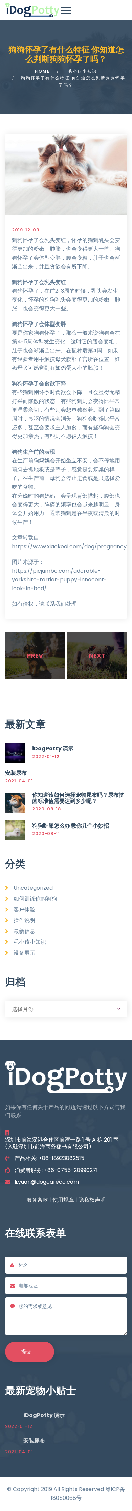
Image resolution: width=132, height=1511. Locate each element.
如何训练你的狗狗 (35, 899)
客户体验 (24, 909)
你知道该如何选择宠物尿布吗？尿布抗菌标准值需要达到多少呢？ (78, 798)
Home (42, 71)
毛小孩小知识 (82, 71)
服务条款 (37, 1200)
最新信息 (24, 931)
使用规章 (63, 1200)
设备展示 (24, 953)
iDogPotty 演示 (52, 748)
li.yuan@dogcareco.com (47, 1182)
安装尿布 (16, 773)
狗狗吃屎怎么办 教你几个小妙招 (70, 826)
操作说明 (24, 920)
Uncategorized (33, 888)
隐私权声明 (92, 1200)
